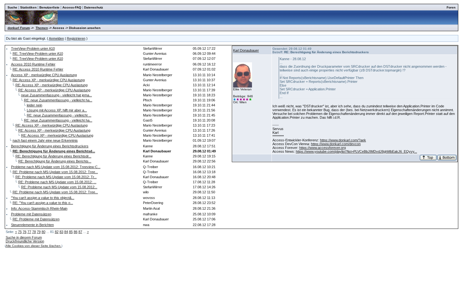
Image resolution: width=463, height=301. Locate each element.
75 (20, 232)
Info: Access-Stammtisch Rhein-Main (39, 208)
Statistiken (28, 7)
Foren (451, 7)
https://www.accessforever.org (322, 148)
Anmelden (56, 38)
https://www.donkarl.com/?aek (343, 140)
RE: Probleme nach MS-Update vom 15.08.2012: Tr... (56, 177)
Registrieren (76, 38)
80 (43, 232)
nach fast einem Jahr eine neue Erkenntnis (45, 140)
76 (24, 232)
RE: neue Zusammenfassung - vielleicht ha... (58, 100)
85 (71, 232)
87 (80, 232)
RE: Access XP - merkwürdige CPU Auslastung (49, 80)
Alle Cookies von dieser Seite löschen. (33, 245)
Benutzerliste (49, 7)
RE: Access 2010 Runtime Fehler (38, 69)
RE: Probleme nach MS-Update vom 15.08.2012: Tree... (55, 172)
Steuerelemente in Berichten (32, 225)
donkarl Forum (19, 28)
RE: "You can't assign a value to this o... (43, 203)
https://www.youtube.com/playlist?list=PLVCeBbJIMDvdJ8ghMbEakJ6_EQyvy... (356, 151)
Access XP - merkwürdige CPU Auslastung (44, 75)
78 (34, 232)
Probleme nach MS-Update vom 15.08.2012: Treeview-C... (55, 167)
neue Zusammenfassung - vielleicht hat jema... (56, 95)
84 (66, 232)
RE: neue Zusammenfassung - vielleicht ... (59, 115)
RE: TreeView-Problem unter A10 (38, 53)
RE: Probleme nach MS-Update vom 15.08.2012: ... (57, 182)
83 (61, 232)
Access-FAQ (71, 7)
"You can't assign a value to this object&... (42, 198)
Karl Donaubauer (246, 50)
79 (39, 232)
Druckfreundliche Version (25, 241)
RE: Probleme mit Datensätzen (36, 219)
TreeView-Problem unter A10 (33, 48)
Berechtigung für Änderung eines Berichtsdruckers (50, 146)
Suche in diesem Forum (24, 237)
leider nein (34, 105)
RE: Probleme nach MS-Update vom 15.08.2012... (59, 187)
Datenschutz (93, 7)
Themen (42, 28)
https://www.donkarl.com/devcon (336, 144)
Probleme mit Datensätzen (31, 214)
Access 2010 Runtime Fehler (33, 64)
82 (57, 232)
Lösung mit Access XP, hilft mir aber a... (57, 110)
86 (75, 232)
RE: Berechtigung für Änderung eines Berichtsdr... (53, 156)
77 (29, 232)
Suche (12, 7)
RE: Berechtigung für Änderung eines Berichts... (54, 161)
